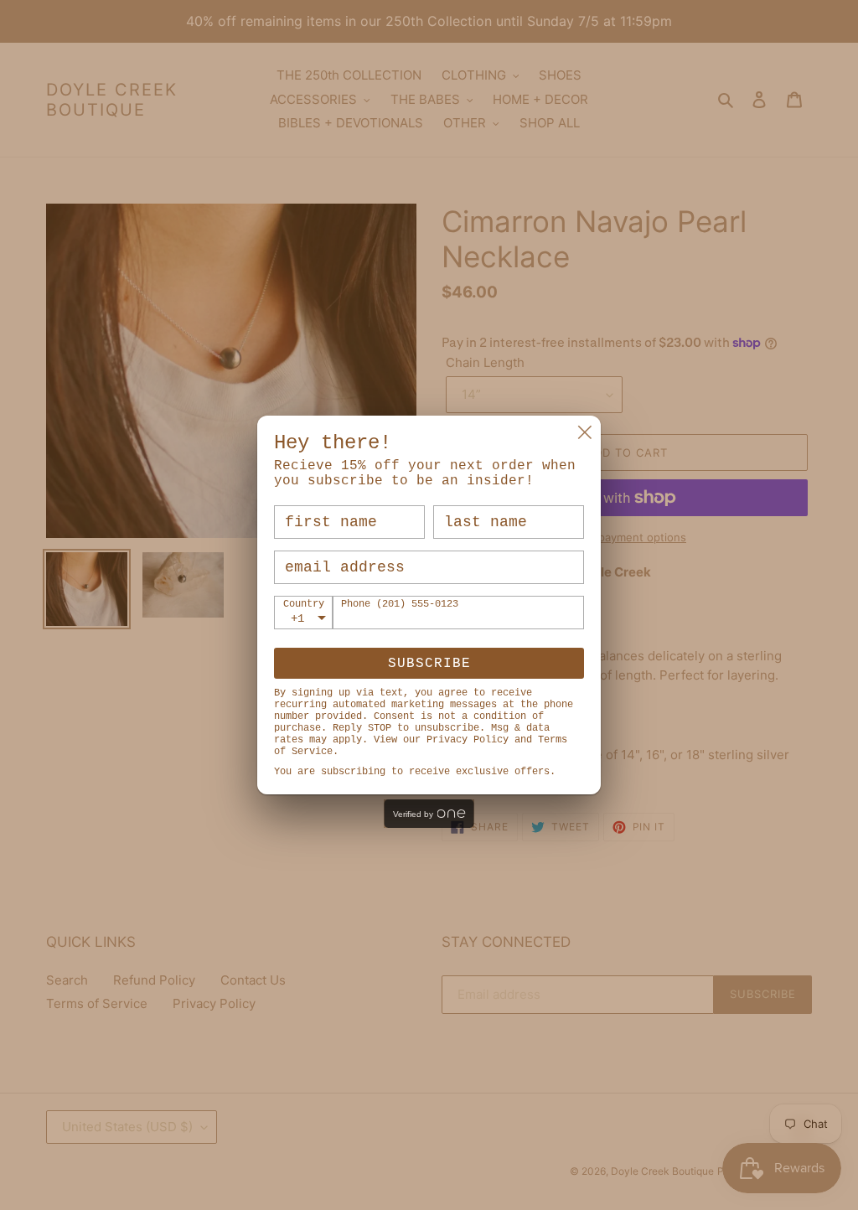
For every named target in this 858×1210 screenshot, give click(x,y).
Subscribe (429, 663)
